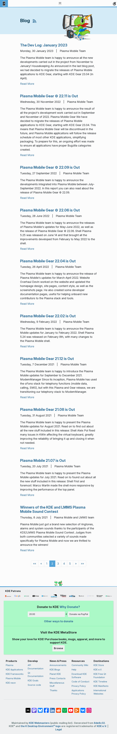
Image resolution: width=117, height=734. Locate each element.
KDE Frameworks (14, 674)
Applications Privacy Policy (79, 692)
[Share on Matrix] (28, 708)
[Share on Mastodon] (34, 708)
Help (74, 669)
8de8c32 (99, 723)
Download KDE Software (79, 676)
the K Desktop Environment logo (41, 726)
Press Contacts (58, 678)
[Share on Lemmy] (64, 708)
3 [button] (58, 563)
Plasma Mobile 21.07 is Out (43, 460)
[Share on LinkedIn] (52, 708)
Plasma (9, 665)
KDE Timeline (100, 681)
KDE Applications (14, 669)
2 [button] (52, 563)
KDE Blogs (55, 669)
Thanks (53, 690)
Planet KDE (55, 674)
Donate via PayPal (78, 614)
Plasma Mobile (13, 678)
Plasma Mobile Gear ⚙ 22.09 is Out (50, 167)
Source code (34, 685)
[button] (34, 563)
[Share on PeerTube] (76, 708)
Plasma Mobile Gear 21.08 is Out (47, 409)
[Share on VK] (82, 708)
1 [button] (46, 563)
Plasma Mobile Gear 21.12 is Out (47, 358)
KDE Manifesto (101, 686)
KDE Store (99, 665)
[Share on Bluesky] (40, 708)
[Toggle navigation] (60, 3)
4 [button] (64, 563)
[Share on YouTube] (70, 708)
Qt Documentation (35, 675)
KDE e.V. (98, 669)
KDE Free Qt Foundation (100, 676)
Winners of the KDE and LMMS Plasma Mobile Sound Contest (52, 509)
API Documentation (35, 667)
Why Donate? (70, 607)
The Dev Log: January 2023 (43, 45)
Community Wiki (80, 665)
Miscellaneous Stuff (57, 684)
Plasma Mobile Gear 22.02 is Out (48, 316)
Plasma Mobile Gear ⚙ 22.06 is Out (50, 210)
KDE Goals (33, 680)
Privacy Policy (79, 686)
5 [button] (70, 563)
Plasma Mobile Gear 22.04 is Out (48, 261)
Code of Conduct (80, 681)
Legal (58, 729)
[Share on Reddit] (58, 708)
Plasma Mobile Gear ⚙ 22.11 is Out (49, 96)
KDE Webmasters (39, 723)
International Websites (100, 692)
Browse (58, 648)
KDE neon (11, 682)
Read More (27, 83)
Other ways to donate (58, 621)
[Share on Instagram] (89, 708)
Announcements (58, 665)
